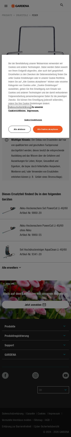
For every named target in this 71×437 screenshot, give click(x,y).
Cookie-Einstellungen (33, 119)
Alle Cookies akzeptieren (47, 129)
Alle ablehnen (19, 129)
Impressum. (33, 110)
